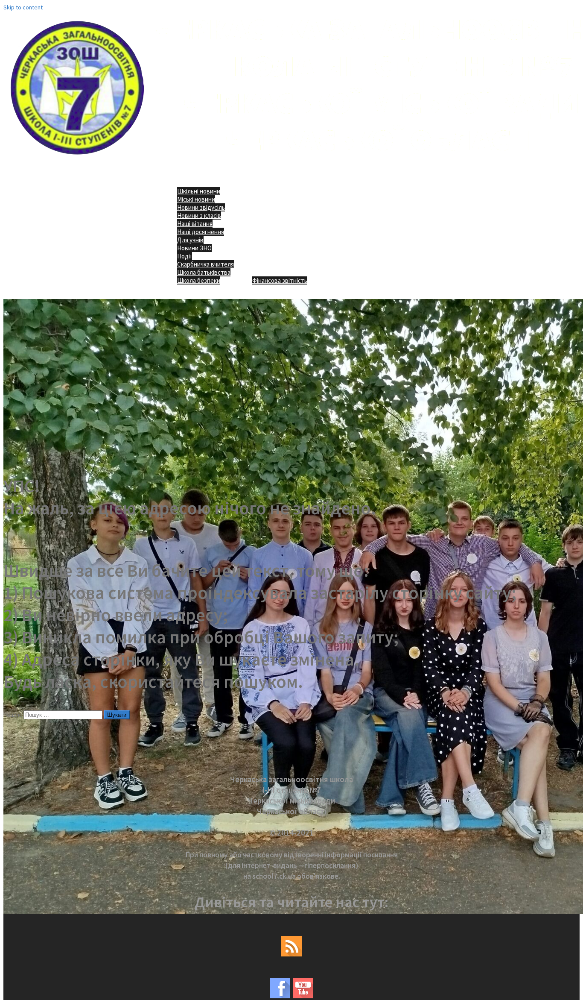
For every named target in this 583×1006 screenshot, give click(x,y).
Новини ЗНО (194, 248)
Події (184, 256)
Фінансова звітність (279, 280)
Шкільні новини (198, 191)
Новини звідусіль (201, 207)
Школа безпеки (198, 280)
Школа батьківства (203, 272)
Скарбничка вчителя (205, 264)
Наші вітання (195, 224)
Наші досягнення (200, 232)
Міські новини (196, 199)
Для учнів (190, 240)
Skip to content (23, 7)
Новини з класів (199, 215)
